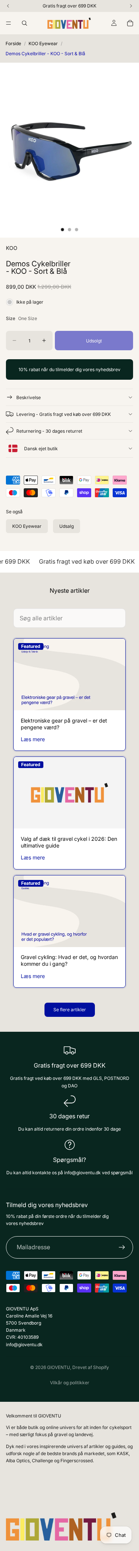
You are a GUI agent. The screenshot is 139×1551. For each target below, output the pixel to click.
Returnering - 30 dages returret (49, 431)
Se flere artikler (69, 1009)
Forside (13, 43)
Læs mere (33, 739)
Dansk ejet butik (40, 448)
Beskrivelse (28, 397)
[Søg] (24, 23)
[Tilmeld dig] (122, 1247)
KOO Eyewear (43, 43)
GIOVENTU (58, 1367)
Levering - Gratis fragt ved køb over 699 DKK (63, 414)
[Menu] (8, 23)
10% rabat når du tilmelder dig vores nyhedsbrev (69, 369)
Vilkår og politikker (69, 1382)
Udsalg (66, 526)
